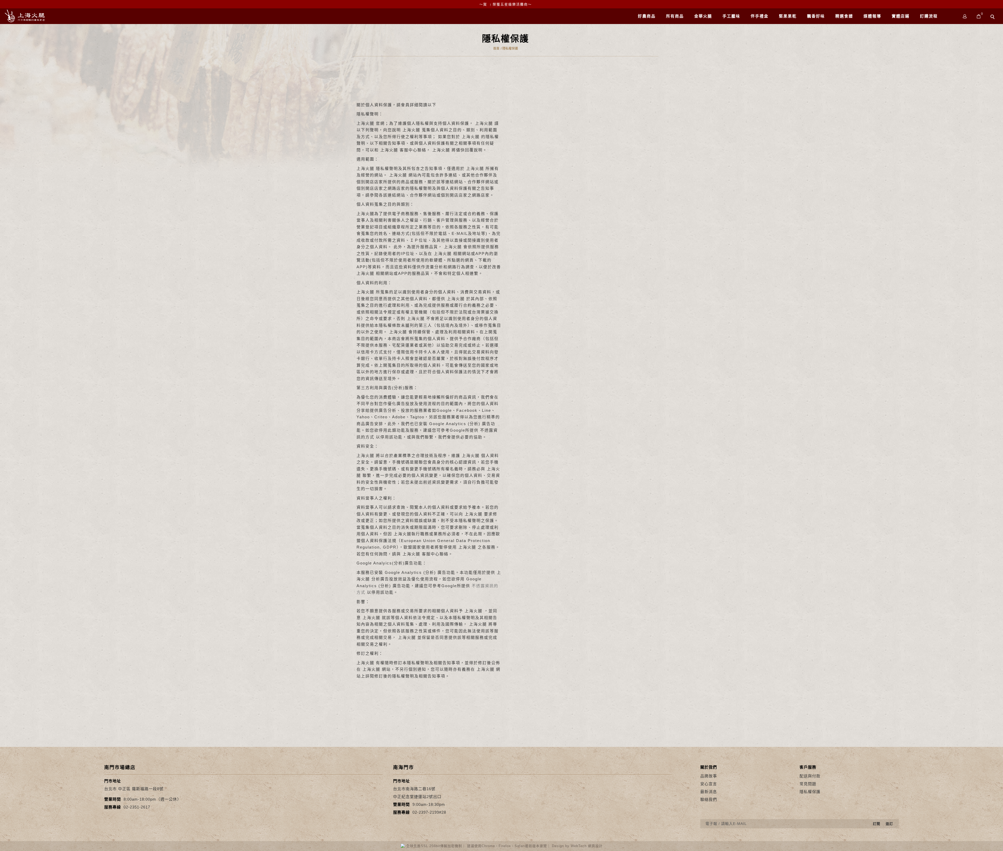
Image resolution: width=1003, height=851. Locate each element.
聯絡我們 (708, 799)
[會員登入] (965, 16)
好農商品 (647, 16)
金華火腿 (703, 16)
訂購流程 (929, 16)
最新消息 (708, 791)
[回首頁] (25, 16)
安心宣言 (708, 784)
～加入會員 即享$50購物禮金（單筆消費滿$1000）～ (505, 4)
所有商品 (675, 16)
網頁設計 (595, 846)
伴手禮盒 (759, 16)
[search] (993, 17)
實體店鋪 (900, 16)
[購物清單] (978, 16)
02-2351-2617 (137, 807)
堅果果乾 (788, 16)
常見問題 (808, 784)
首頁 (496, 48)
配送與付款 (810, 776)
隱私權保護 (510, 48)
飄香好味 (816, 16)
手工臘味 (731, 16)
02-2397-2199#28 (429, 812)
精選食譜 (844, 16)
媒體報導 (872, 16)
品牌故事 (708, 776)
